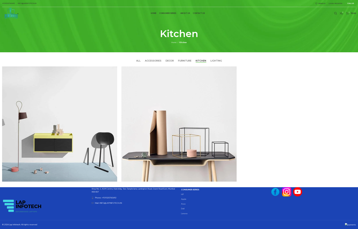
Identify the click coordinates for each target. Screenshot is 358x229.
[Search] (335, 13)
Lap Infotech (14, 224)
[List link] (134, 197)
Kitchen (183, 42)
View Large (113, 69)
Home (173, 42)
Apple (183, 199)
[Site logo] (11, 13)
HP (182, 194)
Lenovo (184, 213)
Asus (183, 204)
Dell (182, 208)
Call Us (350, 3)
